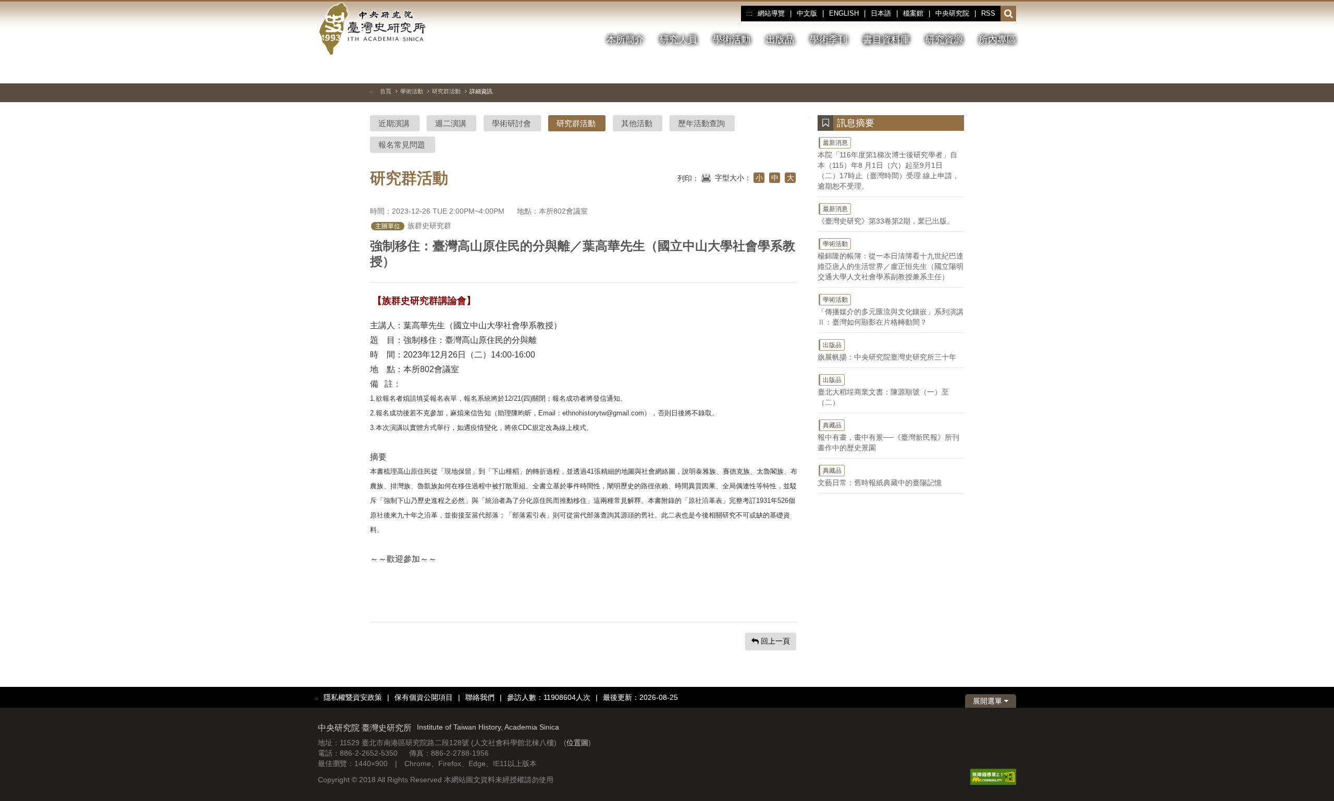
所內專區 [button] (997, 39)
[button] (1008, 14)
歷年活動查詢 (701, 123)
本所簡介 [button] (625, 39)
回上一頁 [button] (774, 641)
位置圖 (577, 742)
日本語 (881, 13)
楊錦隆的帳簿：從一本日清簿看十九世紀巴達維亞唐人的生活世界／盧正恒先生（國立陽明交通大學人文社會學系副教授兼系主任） (891, 260)
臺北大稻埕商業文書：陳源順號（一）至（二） (883, 391)
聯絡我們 (480, 697)
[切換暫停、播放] (952, 70)
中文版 (807, 13)
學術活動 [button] (731, 39)
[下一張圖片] (989, 70)
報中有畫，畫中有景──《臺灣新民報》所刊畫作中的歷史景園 (888, 437)
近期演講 (394, 123)
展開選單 (988, 701)
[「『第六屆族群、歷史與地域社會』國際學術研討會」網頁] (1008, 70)
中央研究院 (952, 13)
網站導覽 (771, 13)
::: (749, 13)
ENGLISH (844, 13)
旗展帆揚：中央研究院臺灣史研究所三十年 (887, 351)
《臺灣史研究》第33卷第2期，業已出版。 (886, 215)
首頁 (385, 91)
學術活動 (411, 91)
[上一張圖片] (971, 70)
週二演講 (450, 123)
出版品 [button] (780, 39)
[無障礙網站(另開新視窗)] (993, 776)
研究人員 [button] (678, 39)
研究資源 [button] (944, 39)
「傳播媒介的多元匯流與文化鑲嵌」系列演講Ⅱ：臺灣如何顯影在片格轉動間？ (891, 311)
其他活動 (636, 123)
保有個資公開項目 (423, 697)
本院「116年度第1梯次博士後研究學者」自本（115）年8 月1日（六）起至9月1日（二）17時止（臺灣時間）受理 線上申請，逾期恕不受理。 (888, 164)
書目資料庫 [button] (886, 39)
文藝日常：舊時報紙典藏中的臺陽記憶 (880, 477)
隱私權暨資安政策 (353, 697)
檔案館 (913, 13)
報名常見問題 (401, 144)
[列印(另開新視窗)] (706, 176)
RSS (988, 13)
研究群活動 (446, 91)
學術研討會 (511, 123)
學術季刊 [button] (828, 39)
